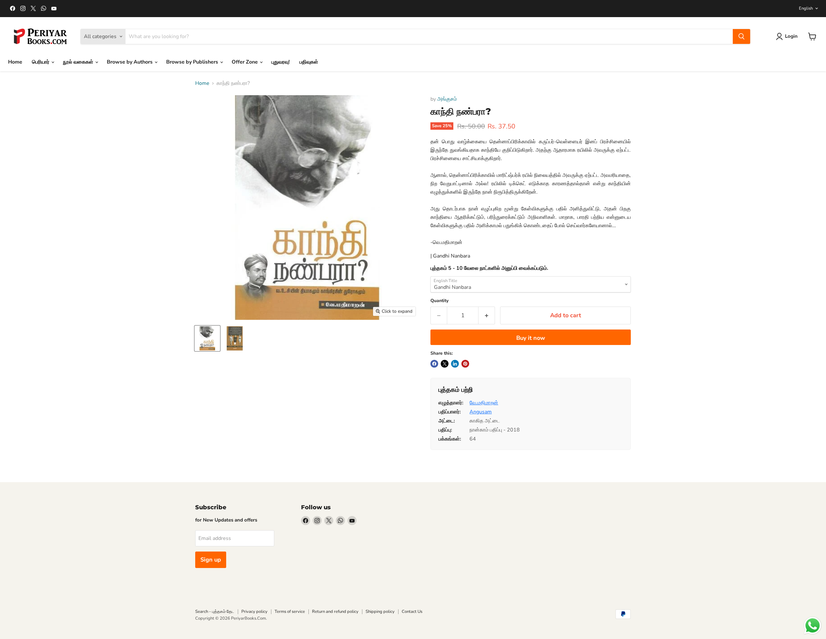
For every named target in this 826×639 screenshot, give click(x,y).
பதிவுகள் (308, 62)
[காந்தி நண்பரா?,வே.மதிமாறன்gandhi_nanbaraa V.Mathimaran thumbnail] (207, 338)
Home (15, 62)
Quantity (439, 300)
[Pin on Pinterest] (465, 364)
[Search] (741, 36)
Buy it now (530, 338)
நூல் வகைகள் (79, 62)
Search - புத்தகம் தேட (214, 611)
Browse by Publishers (192, 62)
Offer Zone (245, 62)
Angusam (480, 411)
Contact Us (412, 611)
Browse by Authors (130, 62)
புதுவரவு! (280, 62)
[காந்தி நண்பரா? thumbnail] (234, 338)
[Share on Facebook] (434, 364)
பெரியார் (41, 62)
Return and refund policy (335, 611)
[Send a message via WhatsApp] (812, 625)
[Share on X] (444, 364)
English (806, 8)
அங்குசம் (447, 99)
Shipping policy (380, 611)
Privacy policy (254, 611)
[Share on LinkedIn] (455, 364)
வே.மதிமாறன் (483, 402)
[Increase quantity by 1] (486, 315)
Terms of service (290, 611)
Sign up (210, 559)
